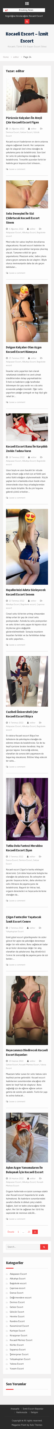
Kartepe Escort (17, 1330)
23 (29, 1231)
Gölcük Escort (17, 1311)
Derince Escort (12, 132)
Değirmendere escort (21, 1297)
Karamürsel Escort (19, 1325)
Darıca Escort (12, 860)
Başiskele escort (28, 604)
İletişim (34, 1412)
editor (33, 128)
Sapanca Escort (18, 1349)
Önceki (11, 1231)
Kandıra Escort (17, 1321)
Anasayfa (15, 1409)
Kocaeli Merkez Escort (29, 1064)
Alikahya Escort (29, 232)
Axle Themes (36, 1424)
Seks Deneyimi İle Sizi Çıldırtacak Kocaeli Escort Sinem (22, 218)
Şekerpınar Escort (19, 1354)
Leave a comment (17, 169)
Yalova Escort (17, 1363)
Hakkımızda (21, 1412)
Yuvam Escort (17, 1368)
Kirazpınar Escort (18, 1335)
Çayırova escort (17, 1288)
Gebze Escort (26, 132)
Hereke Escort (17, 1316)
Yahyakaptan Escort (15, 931)
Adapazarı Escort (13, 232)
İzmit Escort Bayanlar (33, 1409)
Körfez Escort (17, 1344)
